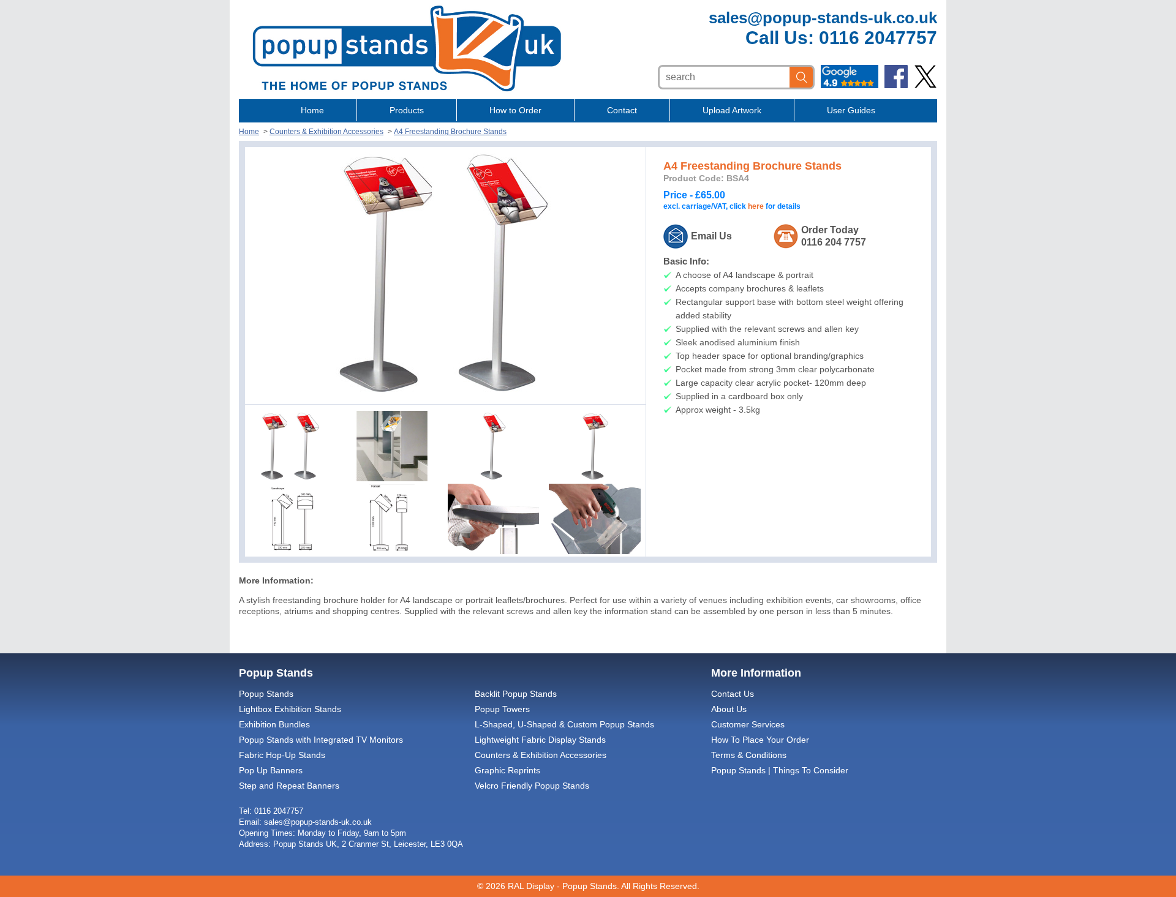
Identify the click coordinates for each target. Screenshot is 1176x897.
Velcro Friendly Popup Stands (532, 785)
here (756, 206)
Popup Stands (266, 694)
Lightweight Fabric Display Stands (540, 740)
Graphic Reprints (507, 770)
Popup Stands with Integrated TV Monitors (321, 740)
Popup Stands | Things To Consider (779, 770)
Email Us (711, 236)
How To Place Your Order (760, 740)
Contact (622, 110)
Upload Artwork (732, 110)
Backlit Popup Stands (516, 694)
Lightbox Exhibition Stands (290, 709)
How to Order (515, 110)
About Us (729, 709)
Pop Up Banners (271, 770)
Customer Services (748, 724)
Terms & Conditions (748, 755)
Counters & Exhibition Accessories (326, 131)
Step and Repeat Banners (289, 785)
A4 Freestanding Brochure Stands (450, 131)
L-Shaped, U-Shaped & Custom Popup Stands (564, 724)
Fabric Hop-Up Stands (282, 755)
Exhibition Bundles (274, 724)
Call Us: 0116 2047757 (841, 37)
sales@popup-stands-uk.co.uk (823, 17)
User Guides (851, 110)
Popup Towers (502, 709)
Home (312, 110)
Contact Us (732, 694)
